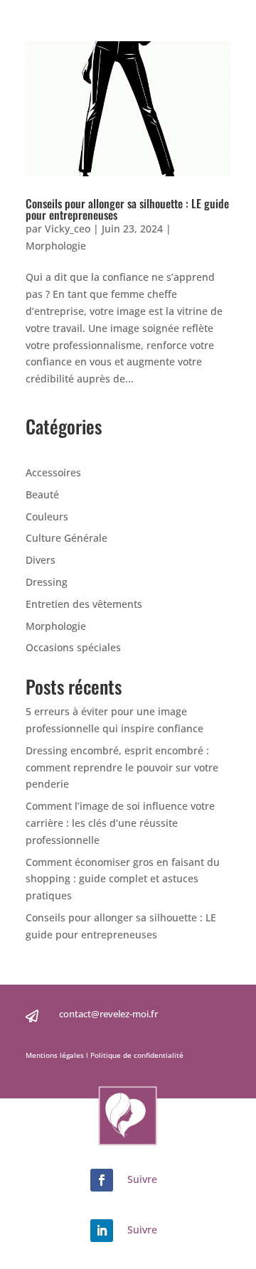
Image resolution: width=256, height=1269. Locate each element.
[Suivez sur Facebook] (101, 1180)
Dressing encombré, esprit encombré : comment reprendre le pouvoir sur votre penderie (122, 767)
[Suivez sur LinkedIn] (101, 1230)
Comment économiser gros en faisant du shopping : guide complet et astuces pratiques (123, 879)
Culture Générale (66, 538)
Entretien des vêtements (84, 604)
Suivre (142, 1179)
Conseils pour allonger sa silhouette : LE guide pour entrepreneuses (127, 209)
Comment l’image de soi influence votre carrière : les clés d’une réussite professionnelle (120, 823)
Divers (40, 560)
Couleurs (47, 516)
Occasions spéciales (73, 647)
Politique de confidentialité (135, 1055)
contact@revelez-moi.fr (108, 1013)
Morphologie (56, 245)
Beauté (42, 494)
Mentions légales (56, 1055)
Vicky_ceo (67, 228)
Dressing (47, 582)
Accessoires (53, 472)
